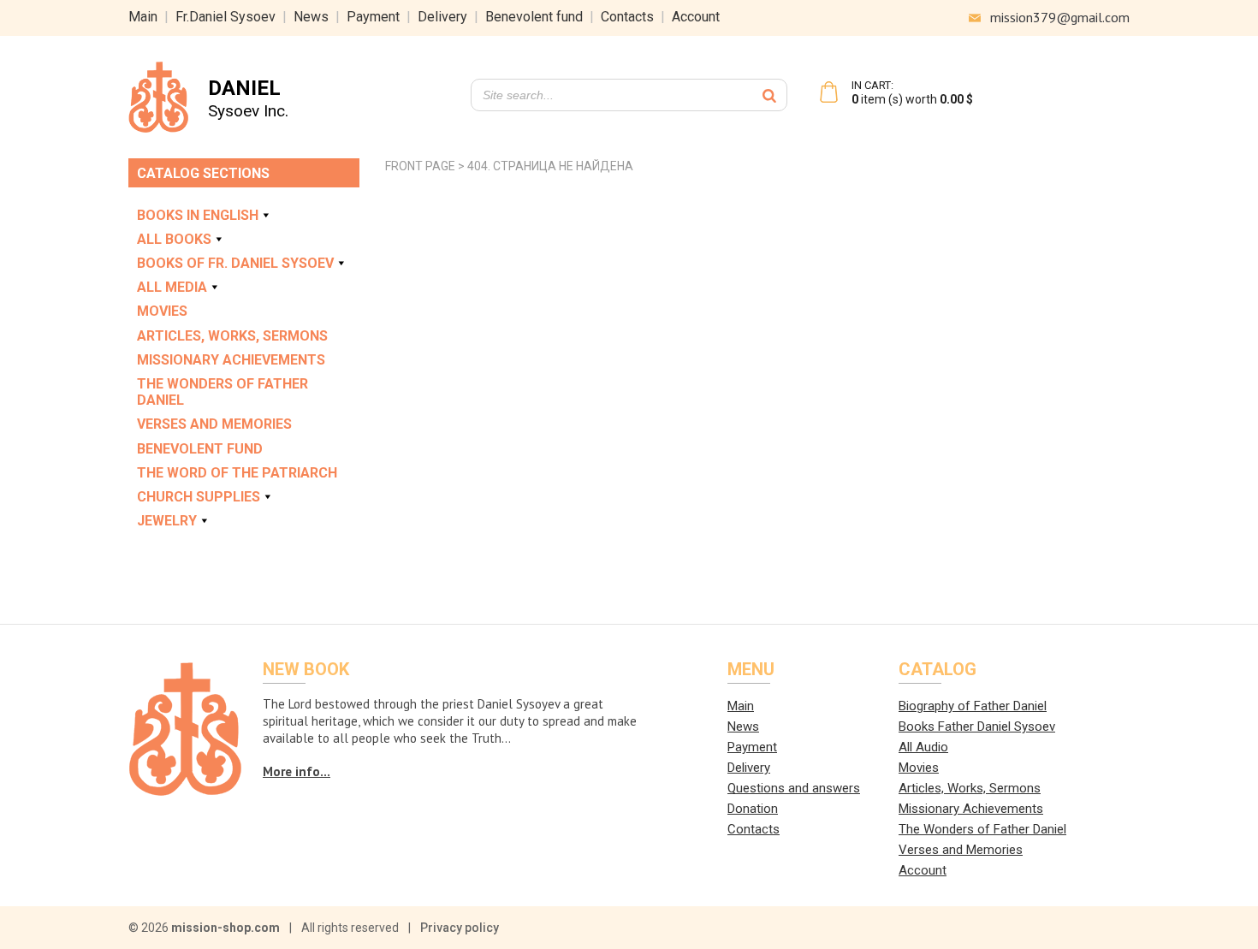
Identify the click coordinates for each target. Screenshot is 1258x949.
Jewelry (167, 521)
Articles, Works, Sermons (232, 336)
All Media (172, 287)
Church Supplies (198, 497)
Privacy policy (459, 927)
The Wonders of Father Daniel (222, 392)
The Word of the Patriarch (237, 473)
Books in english (197, 215)
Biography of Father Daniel (973, 706)
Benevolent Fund (200, 449)
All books (174, 239)
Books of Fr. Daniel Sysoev (235, 263)
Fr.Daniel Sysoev (225, 17)
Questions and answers (793, 788)
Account (696, 17)
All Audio (923, 747)
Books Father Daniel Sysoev (977, 726)
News (311, 17)
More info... (296, 771)
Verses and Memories (214, 424)
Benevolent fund (534, 17)
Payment (373, 17)
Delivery (442, 17)
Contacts (627, 17)
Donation (752, 808)
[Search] (769, 95)
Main (142, 17)
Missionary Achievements (231, 360)
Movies (162, 311)
